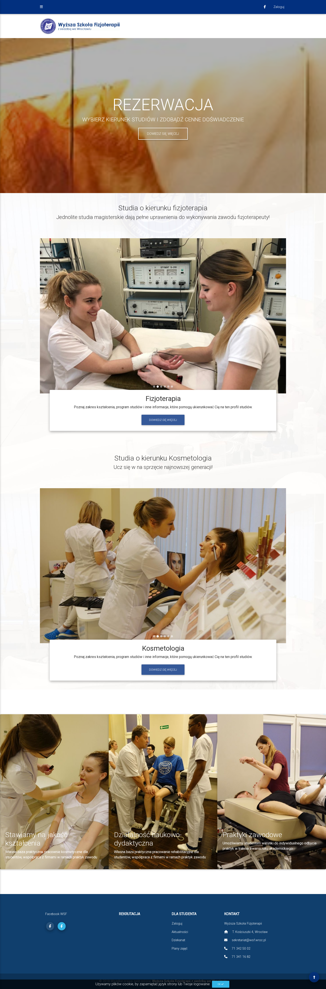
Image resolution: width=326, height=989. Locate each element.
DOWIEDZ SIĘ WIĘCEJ (163, 134)
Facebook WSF (56, 914)
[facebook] (50, 926)
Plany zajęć (179, 949)
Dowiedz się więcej (163, 420)
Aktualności (180, 932)
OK (219, 984)
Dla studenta (184, 914)
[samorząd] (62, 926)
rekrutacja (129, 914)
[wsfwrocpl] (264, 7)
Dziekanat (178, 940)
